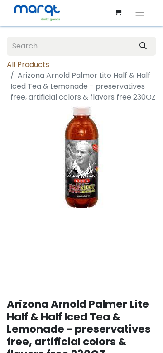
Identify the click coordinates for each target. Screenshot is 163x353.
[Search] (143, 46)
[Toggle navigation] (139, 13)
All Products (28, 64)
